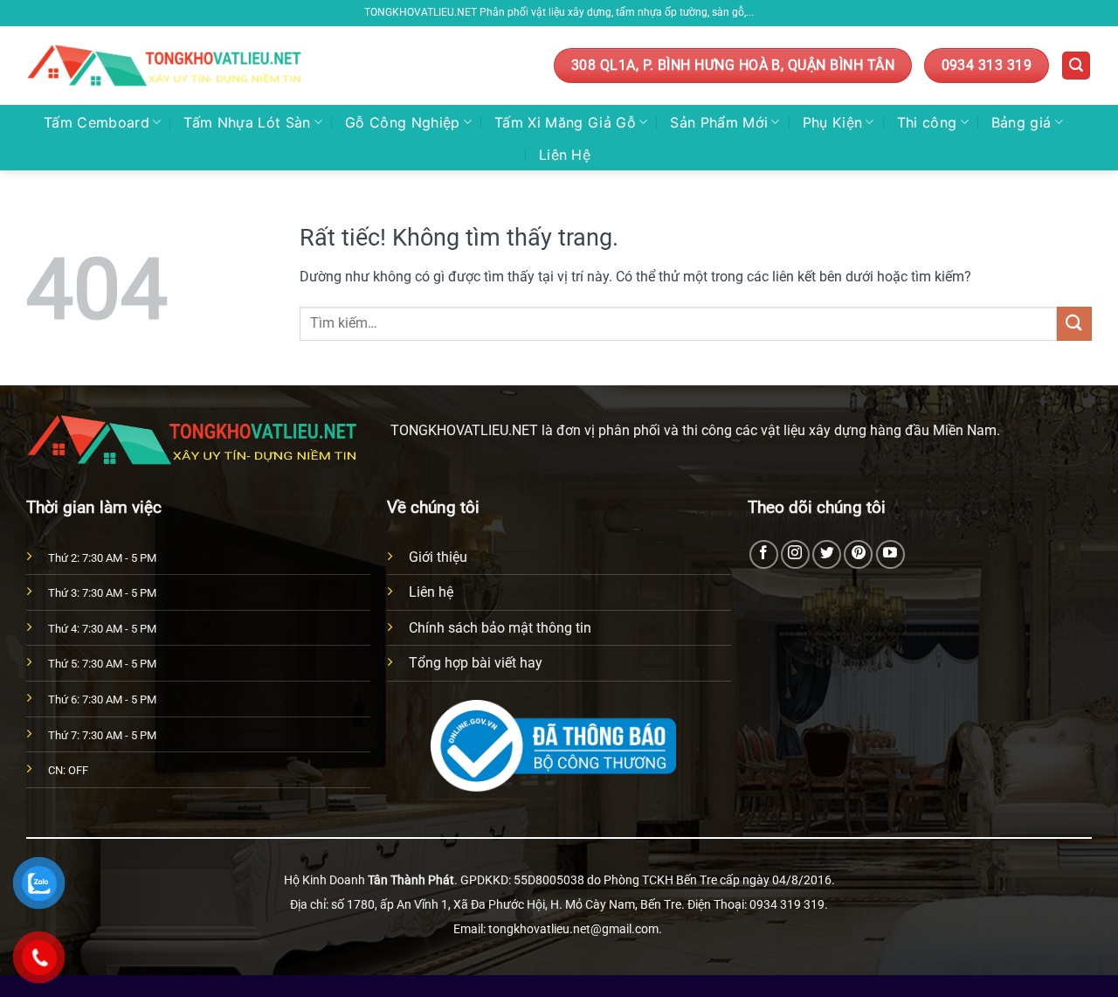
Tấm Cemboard (96, 122)
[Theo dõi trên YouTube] (890, 554)
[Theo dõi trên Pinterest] (858, 554)
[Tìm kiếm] (1076, 66)
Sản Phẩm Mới (719, 122)
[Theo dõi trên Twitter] (826, 554)
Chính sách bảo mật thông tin (500, 628)
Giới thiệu (438, 557)
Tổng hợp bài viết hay (475, 662)
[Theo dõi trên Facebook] (763, 554)
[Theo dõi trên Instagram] (795, 554)
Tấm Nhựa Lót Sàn (246, 122)
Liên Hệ (564, 154)
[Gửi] (1074, 324)
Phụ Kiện (833, 122)
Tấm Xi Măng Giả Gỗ (565, 122)
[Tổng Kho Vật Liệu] (166, 66)
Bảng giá (1021, 122)
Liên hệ (431, 592)
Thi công (927, 122)
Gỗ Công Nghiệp (402, 122)
